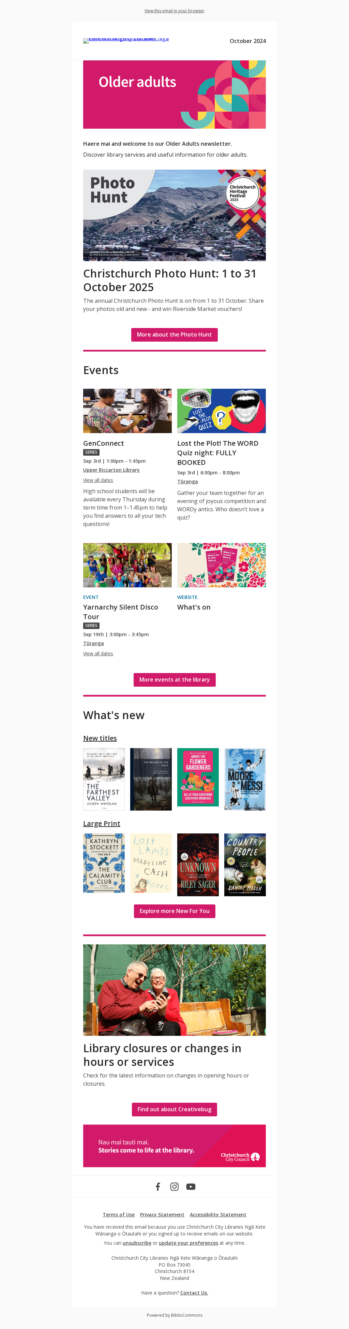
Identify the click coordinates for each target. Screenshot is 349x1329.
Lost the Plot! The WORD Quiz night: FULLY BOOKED (218, 453)
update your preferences (188, 1243)
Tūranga (187, 481)
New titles (100, 738)
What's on (194, 607)
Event (91, 597)
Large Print (101, 823)
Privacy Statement (162, 1214)
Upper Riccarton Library (111, 470)
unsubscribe (137, 1243)
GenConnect (103, 443)
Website (187, 597)
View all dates (98, 480)
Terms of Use (119, 1214)
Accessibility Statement (218, 1214)
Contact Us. (194, 1292)
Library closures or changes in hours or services (162, 1055)
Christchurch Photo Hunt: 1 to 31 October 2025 (170, 280)
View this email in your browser (174, 11)
